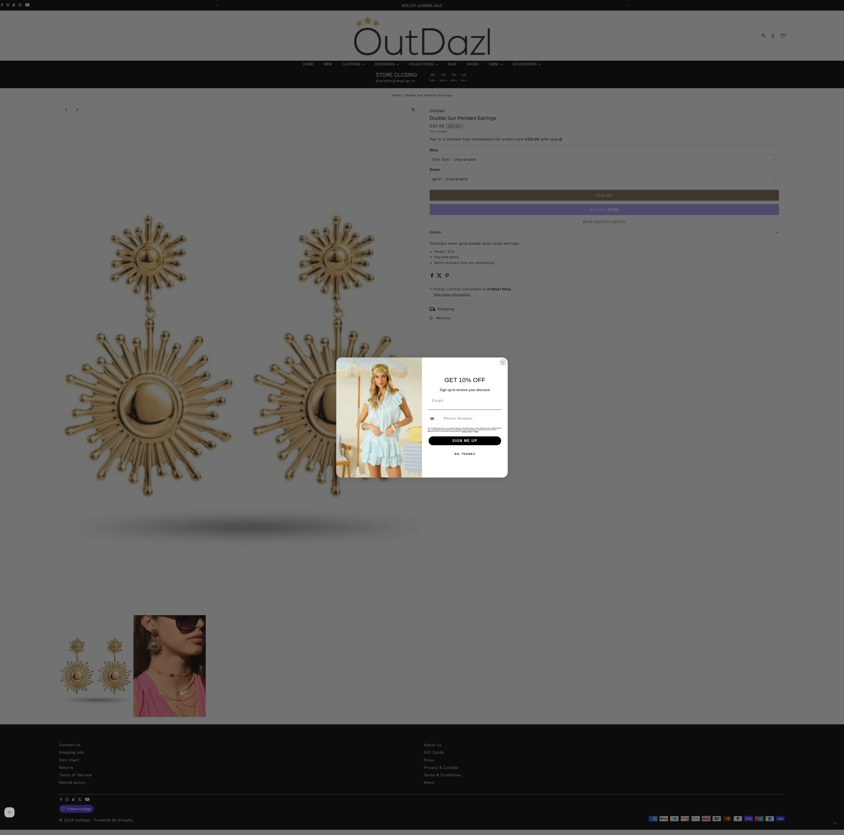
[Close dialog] (503, 362)
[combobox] (435, 418)
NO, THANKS (465, 454)
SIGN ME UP (464, 441)
